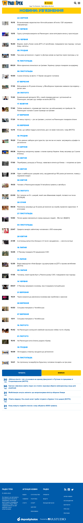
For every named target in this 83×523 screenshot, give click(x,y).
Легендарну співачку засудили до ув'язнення (35, 352)
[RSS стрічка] (65, 489)
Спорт (33, 503)
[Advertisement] (41, 431)
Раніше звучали (48, 503)
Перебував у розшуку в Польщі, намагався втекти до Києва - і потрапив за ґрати (49, 162)
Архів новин (68, 496)
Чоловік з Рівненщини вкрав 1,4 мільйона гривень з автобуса (41, 185)
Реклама (67, 513)
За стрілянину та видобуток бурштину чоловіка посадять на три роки (44, 362)
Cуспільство (35, 494)
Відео (24, 494)
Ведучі (45, 499)
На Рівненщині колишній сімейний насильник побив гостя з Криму (43, 330)
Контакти (67, 505)
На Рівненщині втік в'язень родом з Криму (34, 341)
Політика (34, 499)
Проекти (46, 494)
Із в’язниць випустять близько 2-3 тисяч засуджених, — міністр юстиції (45, 241)
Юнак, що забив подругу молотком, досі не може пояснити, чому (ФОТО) (46, 130)
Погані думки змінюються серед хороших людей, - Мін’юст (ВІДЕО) (43, 218)
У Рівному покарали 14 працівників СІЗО (33, 252)
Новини (25, 499)
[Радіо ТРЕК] (12, 3)
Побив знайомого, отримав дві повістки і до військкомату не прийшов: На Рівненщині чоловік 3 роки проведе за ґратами (46, 109)
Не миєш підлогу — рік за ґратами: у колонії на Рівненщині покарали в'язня (47, 119)
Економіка (34, 511)
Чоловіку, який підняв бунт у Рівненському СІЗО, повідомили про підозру (46, 275)
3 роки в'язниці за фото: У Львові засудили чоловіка (38, 76)
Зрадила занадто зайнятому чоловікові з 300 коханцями (39, 229)
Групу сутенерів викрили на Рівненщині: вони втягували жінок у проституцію (47, 33)
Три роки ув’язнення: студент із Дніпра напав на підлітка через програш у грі (47, 55)
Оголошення (68, 500)
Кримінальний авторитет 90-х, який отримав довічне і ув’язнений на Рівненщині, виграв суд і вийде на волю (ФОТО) (44, 98)
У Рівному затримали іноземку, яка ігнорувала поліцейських (41, 286)
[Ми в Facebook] (69, 489)
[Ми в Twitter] (72, 490)
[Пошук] (75, 3)
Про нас (66, 509)
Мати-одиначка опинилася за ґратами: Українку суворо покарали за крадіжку (47, 65)
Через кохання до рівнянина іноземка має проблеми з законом (42, 297)
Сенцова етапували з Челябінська (30, 308)
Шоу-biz (33, 507)
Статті (25, 503)
